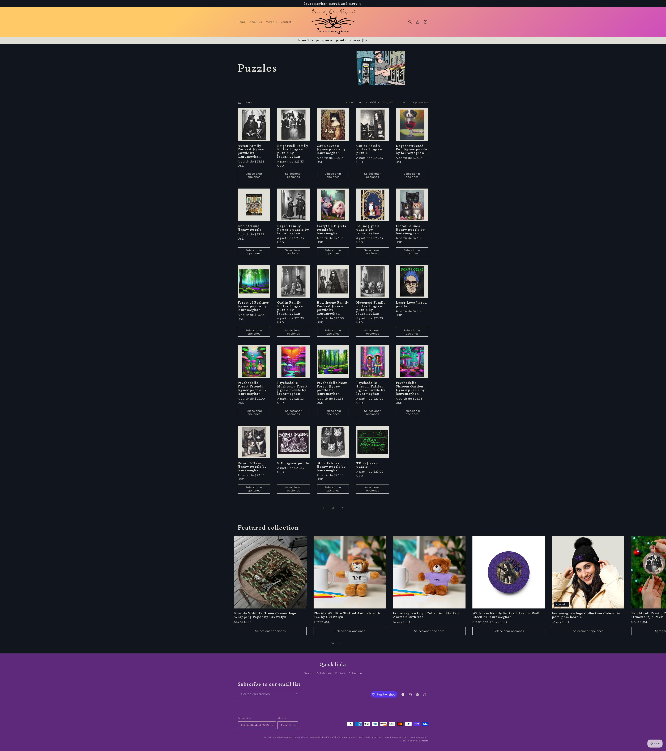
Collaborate (324, 673)
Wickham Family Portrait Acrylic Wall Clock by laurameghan (505, 615)
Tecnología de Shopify (317, 737)
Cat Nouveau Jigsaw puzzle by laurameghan (331, 149)
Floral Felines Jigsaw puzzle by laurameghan (410, 229)
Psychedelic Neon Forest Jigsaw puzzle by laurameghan (332, 388)
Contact (340, 673)
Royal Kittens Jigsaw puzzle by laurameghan (252, 466)
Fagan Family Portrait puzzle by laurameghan (293, 229)
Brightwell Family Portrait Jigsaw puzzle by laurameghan (292, 151)
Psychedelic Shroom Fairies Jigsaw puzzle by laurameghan (370, 388)
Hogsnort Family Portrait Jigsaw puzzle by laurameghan (371, 308)
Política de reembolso (344, 737)
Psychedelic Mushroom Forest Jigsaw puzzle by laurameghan (292, 388)
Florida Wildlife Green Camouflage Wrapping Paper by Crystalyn (265, 615)
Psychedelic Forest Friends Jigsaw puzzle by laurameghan (252, 388)
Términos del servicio (396, 737)
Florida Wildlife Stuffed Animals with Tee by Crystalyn (347, 615)
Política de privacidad (370, 737)
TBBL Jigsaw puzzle (367, 465)
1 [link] (323, 507)
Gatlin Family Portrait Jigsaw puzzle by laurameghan (290, 308)
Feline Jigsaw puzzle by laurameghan (367, 229)
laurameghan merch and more (289, 737)
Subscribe (355, 673)
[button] (271, 22)
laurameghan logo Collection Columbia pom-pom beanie (586, 615)
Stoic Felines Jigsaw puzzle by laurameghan (331, 466)
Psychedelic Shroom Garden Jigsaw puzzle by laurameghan (410, 388)
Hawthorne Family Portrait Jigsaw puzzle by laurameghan (333, 308)
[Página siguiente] (342, 508)
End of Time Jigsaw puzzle (249, 227)
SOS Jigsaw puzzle (293, 463)
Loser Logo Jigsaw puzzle (411, 304)
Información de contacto (415, 741)
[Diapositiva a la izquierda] (325, 643)
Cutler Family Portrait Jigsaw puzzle (369, 149)
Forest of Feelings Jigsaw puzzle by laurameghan (253, 306)
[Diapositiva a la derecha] (340, 643)
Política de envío (419, 737)
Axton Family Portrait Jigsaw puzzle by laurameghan (251, 151)
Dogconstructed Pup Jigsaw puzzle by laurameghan (411, 149)
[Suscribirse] (296, 694)
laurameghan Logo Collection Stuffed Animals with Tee (426, 615)
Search (308, 673)
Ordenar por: (354, 102)
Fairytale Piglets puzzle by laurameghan (331, 229)
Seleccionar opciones (254, 175)
